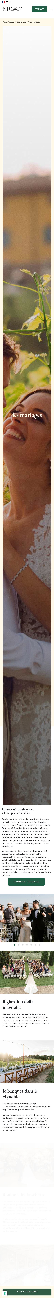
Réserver (39, 9)
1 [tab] (14, 945)
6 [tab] (35, 945)
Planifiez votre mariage (26, 882)
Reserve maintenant (26, 1292)
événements (22, 22)
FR (7, 2)
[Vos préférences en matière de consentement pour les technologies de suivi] (4, 1293)
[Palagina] (12, 9)
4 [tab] (27, 945)
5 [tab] (31, 945)
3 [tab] (22, 945)
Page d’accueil (9, 22)
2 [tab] (18, 945)
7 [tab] (39, 945)
